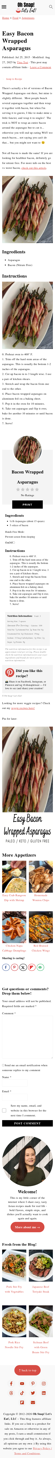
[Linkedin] (44, 1393)
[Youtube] (22, 1384)
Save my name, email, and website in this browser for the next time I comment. (28, 1110)
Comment (9, 1013)
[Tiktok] (22, 1393)
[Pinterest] (33, 1384)
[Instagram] (44, 1384)
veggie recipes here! (23, 708)
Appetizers (28, 17)
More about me (25, 1227)
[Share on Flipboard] (32, 967)
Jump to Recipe (13, 78)
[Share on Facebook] (6, 967)
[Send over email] (40, 967)
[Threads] (11, 1393)
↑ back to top (27, 1370)
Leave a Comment (40, 67)
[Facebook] (11, 1384)
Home (5, 17)
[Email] (33, 1402)
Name (6, 1077)
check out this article (33, 168)
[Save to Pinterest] (14, 967)
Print (27, 504)
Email (6, 1091)
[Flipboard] (22, 1402)
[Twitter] (33, 1393)
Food (15, 17)
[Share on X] (23, 967)
